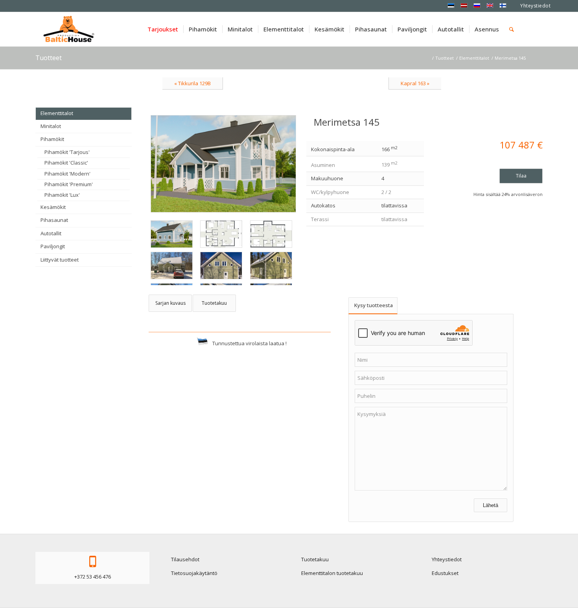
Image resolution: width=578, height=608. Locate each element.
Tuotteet (48, 57)
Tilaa (521, 175)
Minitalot (50, 126)
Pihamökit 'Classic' (66, 162)
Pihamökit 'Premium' (68, 184)
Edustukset (445, 573)
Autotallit (50, 233)
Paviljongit (52, 246)
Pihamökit (52, 139)
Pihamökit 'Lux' (62, 194)
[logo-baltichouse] (68, 29)
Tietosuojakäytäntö (194, 573)
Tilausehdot (185, 559)
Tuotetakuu (315, 559)
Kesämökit (53, 207)
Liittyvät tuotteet (59, 259)
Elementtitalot (56, 113)
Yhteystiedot (535, 5)
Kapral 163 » (415, 83)
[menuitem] (162, 29)
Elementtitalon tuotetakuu (332, 573)
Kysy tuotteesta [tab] (373, 305)
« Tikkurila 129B (192, 83)
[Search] (511, 29)
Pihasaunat (54, 219)
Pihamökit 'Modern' (67, 173)
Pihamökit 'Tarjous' (67, 152)
